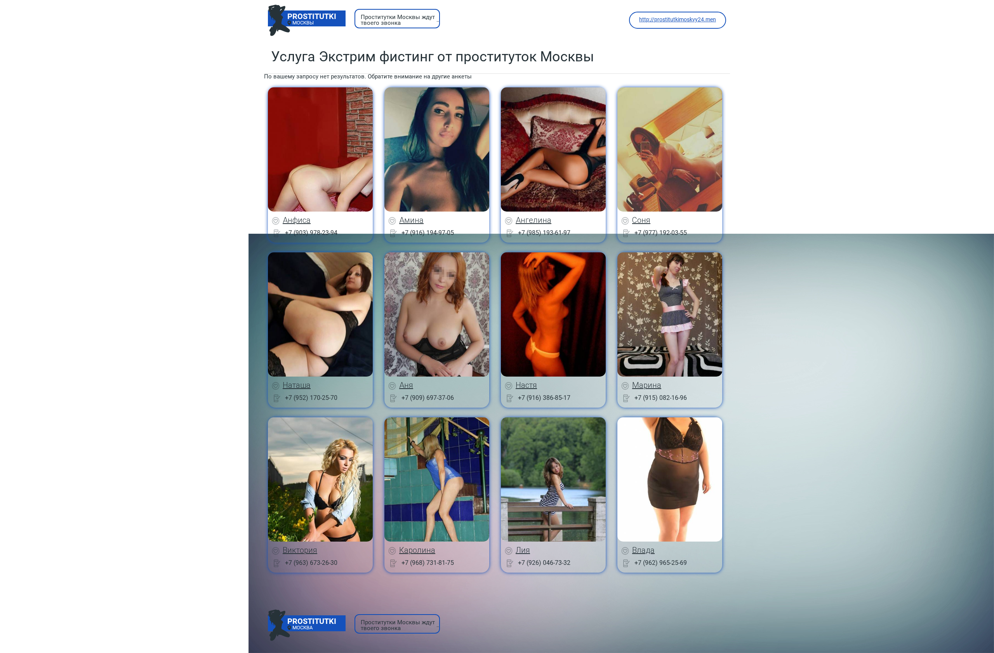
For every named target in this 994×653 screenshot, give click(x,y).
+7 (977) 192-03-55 (660, 232)
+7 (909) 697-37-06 (427, 397)
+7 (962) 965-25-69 (660, 562)
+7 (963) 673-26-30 (311, 562)
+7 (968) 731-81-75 (427, 562)
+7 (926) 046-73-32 (544, 562)
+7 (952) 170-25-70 (311, 397)
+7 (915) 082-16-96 (660, 397)
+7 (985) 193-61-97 (544, 232)
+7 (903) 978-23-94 (311, 232)
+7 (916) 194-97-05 (427, 232)
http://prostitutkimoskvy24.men (677, 19)
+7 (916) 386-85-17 (544, 397)
